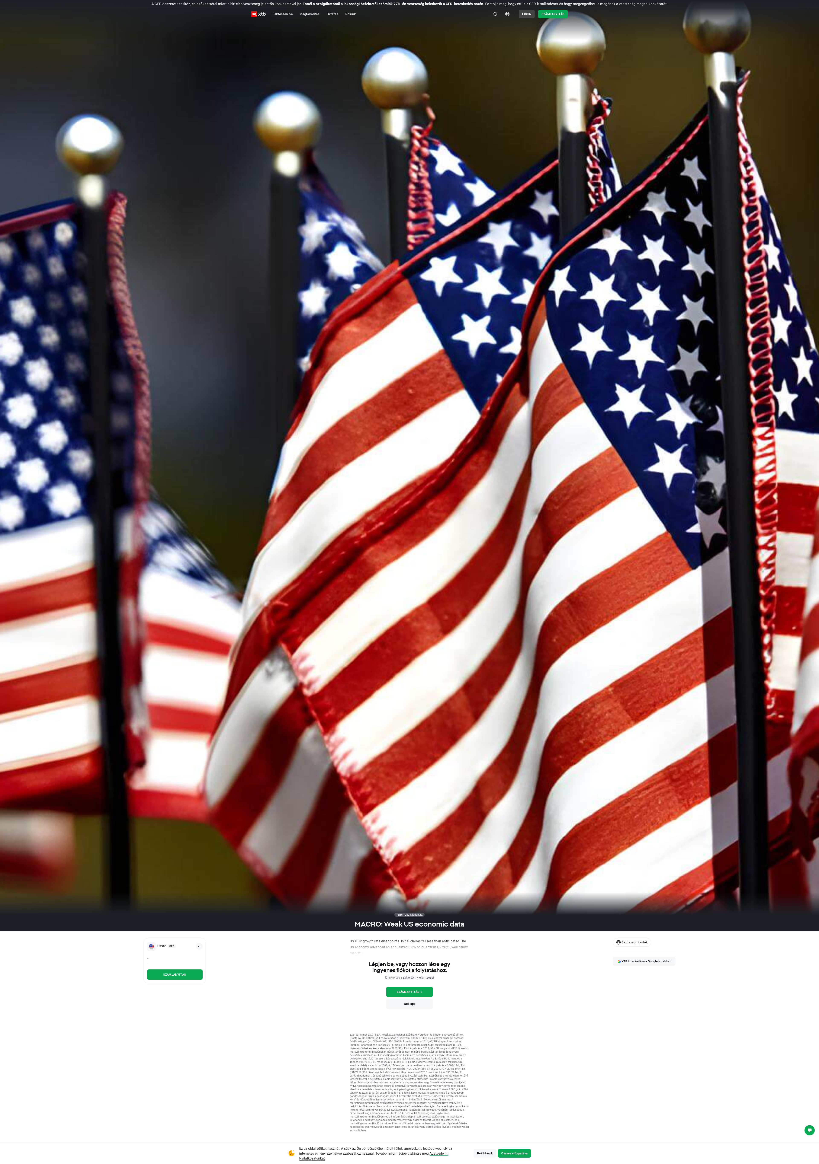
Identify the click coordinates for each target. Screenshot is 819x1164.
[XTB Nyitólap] (258, 14)
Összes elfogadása (514, 1153)
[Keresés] (495, 14)
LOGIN (526, 14)
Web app (409, 1004)
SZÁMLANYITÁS (553, 14)
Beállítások (485, 1153)
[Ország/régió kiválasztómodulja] (507, 14)
